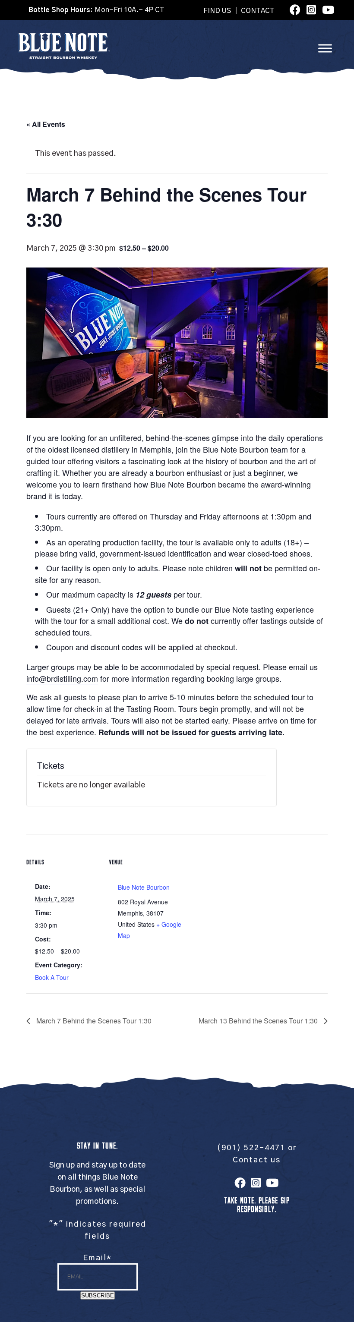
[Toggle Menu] (325, 48)
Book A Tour (52, 977)
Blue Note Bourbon (144, 887)
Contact (258, 10)
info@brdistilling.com (62, 678)
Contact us (257, 1160)
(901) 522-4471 (251, 1148)
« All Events (45, 124)
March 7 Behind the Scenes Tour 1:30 (93, 1021)
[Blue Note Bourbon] (64, 57)
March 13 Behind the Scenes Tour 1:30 (259, 1021)
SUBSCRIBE (97, 1295)
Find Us (217, 10)
